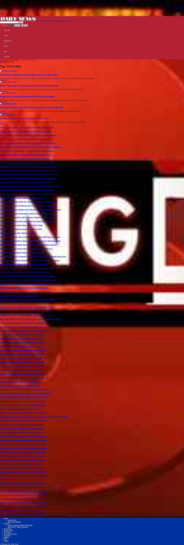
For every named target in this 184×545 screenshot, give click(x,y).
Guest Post (7, 535)
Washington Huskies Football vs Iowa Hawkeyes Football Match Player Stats (30, 210)
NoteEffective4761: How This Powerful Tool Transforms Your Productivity (29, 174)
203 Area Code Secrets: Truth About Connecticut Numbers (23, 331)
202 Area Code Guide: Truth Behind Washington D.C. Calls (23, 503)
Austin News (8, 529)
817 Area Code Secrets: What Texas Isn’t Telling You (20, 327)
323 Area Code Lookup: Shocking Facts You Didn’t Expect (23, 421)
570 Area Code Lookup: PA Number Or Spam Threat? (21, 499)
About (6, 518)
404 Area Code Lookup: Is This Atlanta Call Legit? (20, 339)
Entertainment (7, 40)
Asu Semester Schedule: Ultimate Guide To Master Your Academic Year (28, 167)
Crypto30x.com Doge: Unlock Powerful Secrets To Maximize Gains (26, 307)
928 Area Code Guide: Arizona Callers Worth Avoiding (21, 425)
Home (2, 61)
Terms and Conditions (14, 522)
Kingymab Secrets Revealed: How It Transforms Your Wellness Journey (28, 245)
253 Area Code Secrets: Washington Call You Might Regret (23, 405)
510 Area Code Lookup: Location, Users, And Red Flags (22, 515)
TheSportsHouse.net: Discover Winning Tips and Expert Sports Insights (28, 171)
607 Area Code (6, 479)
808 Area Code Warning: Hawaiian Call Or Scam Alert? (22, 362)
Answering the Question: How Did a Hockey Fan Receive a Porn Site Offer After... (32, 107)
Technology (7, 56)
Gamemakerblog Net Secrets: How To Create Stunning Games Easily (27, 268)
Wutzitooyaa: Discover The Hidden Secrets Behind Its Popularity (25, 131)
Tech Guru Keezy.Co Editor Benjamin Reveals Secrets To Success (25, 139)
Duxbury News (8, 530)
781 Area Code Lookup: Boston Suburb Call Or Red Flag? (23, 491)
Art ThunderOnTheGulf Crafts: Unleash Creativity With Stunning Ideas (28, 217)
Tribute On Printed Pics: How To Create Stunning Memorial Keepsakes (28, 202)
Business (6, 35)
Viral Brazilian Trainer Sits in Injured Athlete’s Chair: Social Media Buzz (28, 75)
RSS (5, 539)
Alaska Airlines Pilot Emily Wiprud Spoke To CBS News (22, 253)
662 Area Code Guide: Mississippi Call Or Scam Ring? (21, 358)
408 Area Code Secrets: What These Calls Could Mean (21, 468)
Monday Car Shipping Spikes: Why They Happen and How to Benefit (27, 299)
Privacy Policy (12, 520)
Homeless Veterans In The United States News (18, 233)
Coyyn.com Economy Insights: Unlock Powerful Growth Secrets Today (28, 143)
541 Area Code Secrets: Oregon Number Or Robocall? (21, 464)
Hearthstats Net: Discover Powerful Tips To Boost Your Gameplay (26, 292)
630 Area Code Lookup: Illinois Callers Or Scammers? (21, 432)
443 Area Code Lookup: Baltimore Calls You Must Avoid (22, 483)
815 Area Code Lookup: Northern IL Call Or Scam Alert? (23, 456)
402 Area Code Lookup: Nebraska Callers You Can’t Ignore (23, 476)
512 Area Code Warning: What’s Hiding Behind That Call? (23, 397)
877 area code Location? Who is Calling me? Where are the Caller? (26, 487)
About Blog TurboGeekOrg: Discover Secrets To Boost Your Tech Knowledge (30, 241)
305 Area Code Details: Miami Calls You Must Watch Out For (24, 378)
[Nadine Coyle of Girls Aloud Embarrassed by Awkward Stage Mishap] (8, 93)
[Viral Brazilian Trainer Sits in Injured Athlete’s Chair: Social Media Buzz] (8, 71)
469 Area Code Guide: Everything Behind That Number (22, 374)
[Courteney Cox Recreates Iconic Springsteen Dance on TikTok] (8, 114)
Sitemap (6, 537)
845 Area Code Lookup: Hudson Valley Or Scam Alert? (22, 343)
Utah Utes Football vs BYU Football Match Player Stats (22, 198)
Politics (6, 46)
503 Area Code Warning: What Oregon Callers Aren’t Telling (24, 495)
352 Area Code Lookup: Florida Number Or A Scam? (21, 335)
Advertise (7, 523)
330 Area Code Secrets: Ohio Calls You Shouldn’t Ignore (22, 460)
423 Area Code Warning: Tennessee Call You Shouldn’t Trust (24, 389)
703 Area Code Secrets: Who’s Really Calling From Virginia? (24, 448)
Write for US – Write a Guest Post (18, 527)
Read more (3, 80)
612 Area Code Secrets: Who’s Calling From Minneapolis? (23, 323)
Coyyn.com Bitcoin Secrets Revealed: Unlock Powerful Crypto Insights (27, 276)
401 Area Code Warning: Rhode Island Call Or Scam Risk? (23, 440)
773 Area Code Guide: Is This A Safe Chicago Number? (22, 429)
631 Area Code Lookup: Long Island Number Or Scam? (22, 401)
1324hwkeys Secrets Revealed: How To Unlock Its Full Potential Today (27, 163)
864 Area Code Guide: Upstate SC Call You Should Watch (23, 472)
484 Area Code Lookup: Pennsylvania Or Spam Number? (23, 452)
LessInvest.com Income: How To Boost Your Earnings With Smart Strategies (30, 237)
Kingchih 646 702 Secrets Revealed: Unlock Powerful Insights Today (27, 214)
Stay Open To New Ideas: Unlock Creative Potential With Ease (24, 159)
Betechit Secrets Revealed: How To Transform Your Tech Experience (26, 151)
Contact (6, 541)
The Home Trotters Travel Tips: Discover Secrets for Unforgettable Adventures (31, 319)
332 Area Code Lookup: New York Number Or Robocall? (22, 350)
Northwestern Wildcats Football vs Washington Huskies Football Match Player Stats (33, 257)
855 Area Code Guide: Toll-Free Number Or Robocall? (21, 370)
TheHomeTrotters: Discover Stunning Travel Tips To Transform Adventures (30, 260)
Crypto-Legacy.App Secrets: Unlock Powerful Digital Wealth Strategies (28, 280)
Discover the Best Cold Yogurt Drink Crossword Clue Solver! (24, 264)
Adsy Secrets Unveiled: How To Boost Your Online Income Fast (25, 303)
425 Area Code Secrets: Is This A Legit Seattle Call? (20, 382)
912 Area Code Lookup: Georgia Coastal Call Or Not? (21, 346)
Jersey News (7, 30)
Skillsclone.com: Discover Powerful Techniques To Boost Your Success (27, 284)
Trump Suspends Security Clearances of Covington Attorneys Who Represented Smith (34, 417)
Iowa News (7, 532)
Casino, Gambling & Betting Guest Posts (20, 525)
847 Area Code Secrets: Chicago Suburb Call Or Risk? (21, 354)
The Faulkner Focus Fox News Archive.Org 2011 (19, 296)
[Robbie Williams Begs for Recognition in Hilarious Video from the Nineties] (8, 82)
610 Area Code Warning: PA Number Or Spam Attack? (22, 366)
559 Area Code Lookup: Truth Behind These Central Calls (23, 444)
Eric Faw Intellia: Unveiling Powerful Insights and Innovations (24, 272)
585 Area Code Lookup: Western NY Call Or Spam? (20, 409)
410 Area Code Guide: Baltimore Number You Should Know (24, 413)
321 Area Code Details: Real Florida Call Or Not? (19, 511)
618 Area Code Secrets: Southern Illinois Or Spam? (20, 386)
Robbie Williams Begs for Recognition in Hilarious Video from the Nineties (29, 86)
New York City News (10, 534)
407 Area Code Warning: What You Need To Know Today (23, 436)
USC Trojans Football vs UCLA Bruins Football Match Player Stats (26, 127)
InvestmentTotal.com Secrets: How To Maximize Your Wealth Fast (26, 249)
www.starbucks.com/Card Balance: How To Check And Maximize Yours (28, 206)
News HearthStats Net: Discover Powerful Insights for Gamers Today (27, 190)
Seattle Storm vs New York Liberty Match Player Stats (21, 225)
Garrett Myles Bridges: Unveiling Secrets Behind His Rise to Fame (26, 155)
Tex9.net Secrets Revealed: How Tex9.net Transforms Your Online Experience (30, 147)
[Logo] (7, 26)
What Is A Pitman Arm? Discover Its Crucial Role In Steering (24, 288)
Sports (5, 51)
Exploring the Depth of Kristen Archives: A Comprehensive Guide (26, 182)
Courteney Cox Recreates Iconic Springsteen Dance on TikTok (24, 118)
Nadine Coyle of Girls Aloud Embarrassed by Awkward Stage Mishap (27, 96)
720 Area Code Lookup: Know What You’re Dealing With (23, 507)
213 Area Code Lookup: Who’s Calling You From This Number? (25, 393)
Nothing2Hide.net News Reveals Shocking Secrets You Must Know (26, 315)
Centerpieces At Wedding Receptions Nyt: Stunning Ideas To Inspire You (28, 178)
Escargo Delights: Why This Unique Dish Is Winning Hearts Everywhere (28, 135)
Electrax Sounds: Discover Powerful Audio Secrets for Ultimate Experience (29, 186)
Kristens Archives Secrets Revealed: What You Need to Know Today (26, 221)
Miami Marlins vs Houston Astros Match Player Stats (21, 229)
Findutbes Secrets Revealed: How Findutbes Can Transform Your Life (27, 194)
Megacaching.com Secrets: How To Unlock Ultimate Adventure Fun (26, 311)
